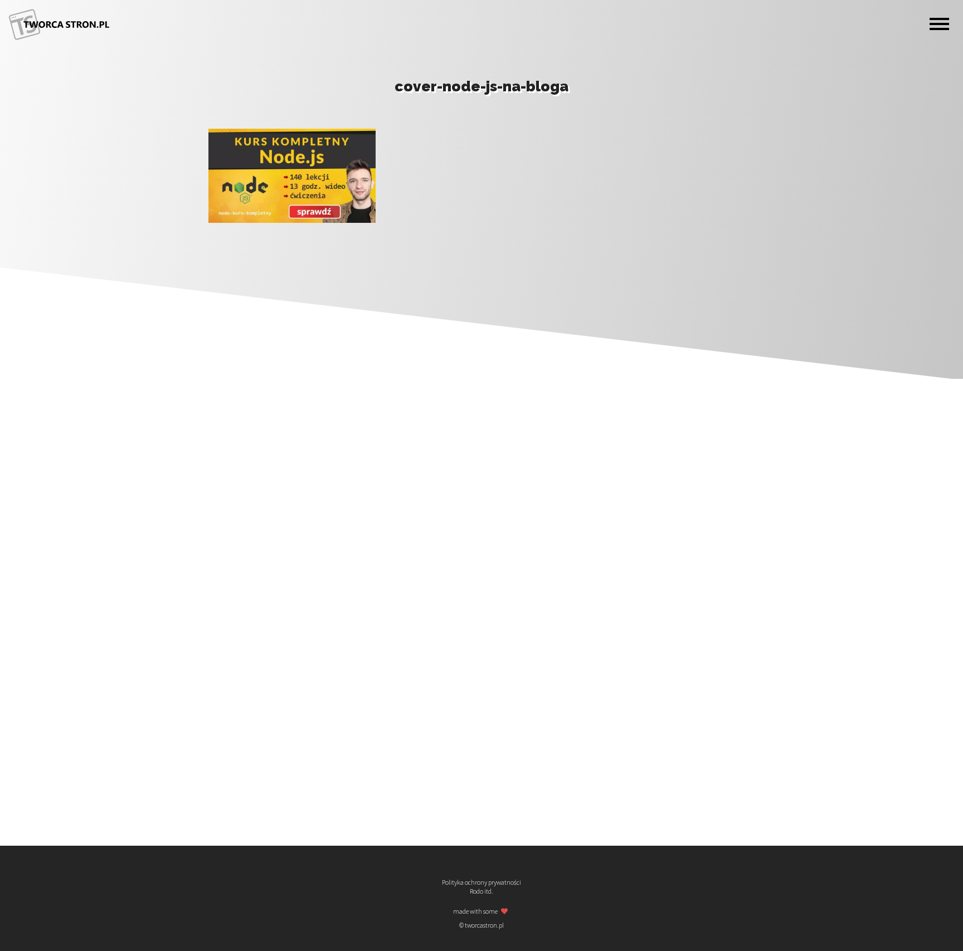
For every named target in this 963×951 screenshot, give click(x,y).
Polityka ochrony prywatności (481, 882)
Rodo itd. (481, 891)
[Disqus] (481, 373)
